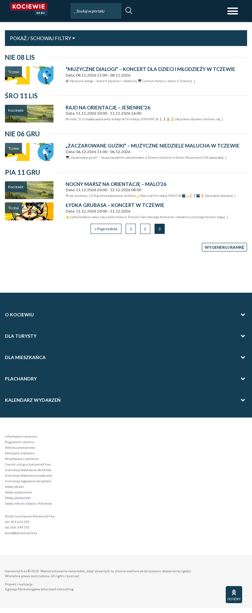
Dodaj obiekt (14, 486)
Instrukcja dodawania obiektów (28, 470)
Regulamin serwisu (19, 442)
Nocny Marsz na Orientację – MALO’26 (116, 184)
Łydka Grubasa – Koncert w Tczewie (115, 205)
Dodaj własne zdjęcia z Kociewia (28, 503)
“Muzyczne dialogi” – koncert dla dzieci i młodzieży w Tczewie (150, 69)
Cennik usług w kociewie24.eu (28, 464)
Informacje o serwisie (21, 436)
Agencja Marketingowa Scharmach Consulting (39, 589)
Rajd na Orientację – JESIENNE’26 (108, 107)
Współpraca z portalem (22, 459)
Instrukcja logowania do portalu (28, 481)
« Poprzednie (105, 228)
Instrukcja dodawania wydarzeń (28, 475)
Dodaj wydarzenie (18, 492)
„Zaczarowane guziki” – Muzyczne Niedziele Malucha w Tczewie (153, 145)
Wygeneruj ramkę (224, 247)
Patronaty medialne (19, 453)
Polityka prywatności (20, 447)
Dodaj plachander (18, 498)
